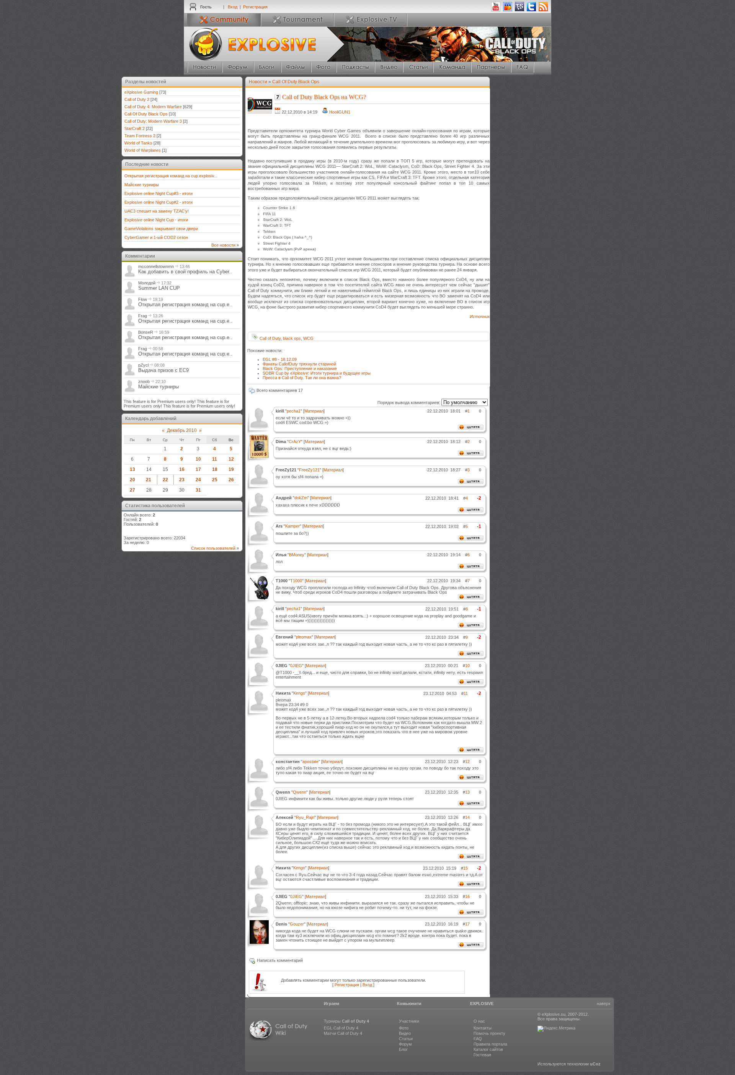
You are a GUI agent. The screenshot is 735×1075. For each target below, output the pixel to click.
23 (182, 479)
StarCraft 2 (134, 128)
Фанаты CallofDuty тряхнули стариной (299, 364)
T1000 (296, 580)
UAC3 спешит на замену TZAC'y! (156, 211)
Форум (405, 1044)
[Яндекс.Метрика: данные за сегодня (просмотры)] (556, 1029)
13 (132, 469)
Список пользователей (213, 548)
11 (214, 459)
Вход (232, 7)
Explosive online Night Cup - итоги (156, 220)
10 (198, 459)
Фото (403, 1028)
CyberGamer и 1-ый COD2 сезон (156, 237)
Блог (403, 1049)
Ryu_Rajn (305, 817)
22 (165, 479)
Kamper (292, 526)
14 (467, 817)
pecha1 (294, 411)
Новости (258, 81)
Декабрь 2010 (182, 430)
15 (465, 868)
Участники (409, 1021)
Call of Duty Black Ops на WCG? (324, 97)
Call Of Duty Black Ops (146, 114)
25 (214, 479)
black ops (292, 338)
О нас (479, 1021)
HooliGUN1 (339, 112)
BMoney (296, 554)
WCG (308, 338)
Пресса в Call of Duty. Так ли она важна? (302, 377)
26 (231, 479)
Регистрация (255, 7)
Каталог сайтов (488, 1049)
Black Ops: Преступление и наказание (300, 368)
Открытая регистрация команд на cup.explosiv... (170, 176)
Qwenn (299, 792)
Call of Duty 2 (136, 99)
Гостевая (482, 1054)
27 (132, 490)
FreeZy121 (309, 470)
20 (132, 479)
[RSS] (543, 10)
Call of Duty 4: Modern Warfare (153, 106)
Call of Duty (270, 338)
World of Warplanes (142, 150)
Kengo (299, 693)
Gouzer (297, 924)
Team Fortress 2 (139, 135)
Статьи (406, 1038)
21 (148, 479)
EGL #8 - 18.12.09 (280, 359)
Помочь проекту (489, 1033)
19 (231, 469)
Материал (313, 411)
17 (198, 469)
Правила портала (490, 1044)
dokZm (300, 497)
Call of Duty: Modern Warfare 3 (153, 121)
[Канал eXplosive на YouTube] (495, 10)
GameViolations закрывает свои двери (161, 228)
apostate (310, 761)
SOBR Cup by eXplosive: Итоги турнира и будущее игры (317, 373)
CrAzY (295, 441)
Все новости (223, 245)
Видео (405, 1033)
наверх (604, 1003)
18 (214, 469)
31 (198, 490)
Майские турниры (141, 184)
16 (182, 469)
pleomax (304, 637)
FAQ (478, 1038)
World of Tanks (138, 143)
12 (231, 459)
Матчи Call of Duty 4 (343, 1033)
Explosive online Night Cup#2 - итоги (158, 202)
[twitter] (531, 10)
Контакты (483, 1028)
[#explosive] (507, 10)
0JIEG (296, 665)
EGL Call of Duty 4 (341, 1028)
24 (198, 479)
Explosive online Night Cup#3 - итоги (158, 193)
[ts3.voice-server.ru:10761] (519, 10)
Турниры (346, 1021)
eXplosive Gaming (141, 92)
